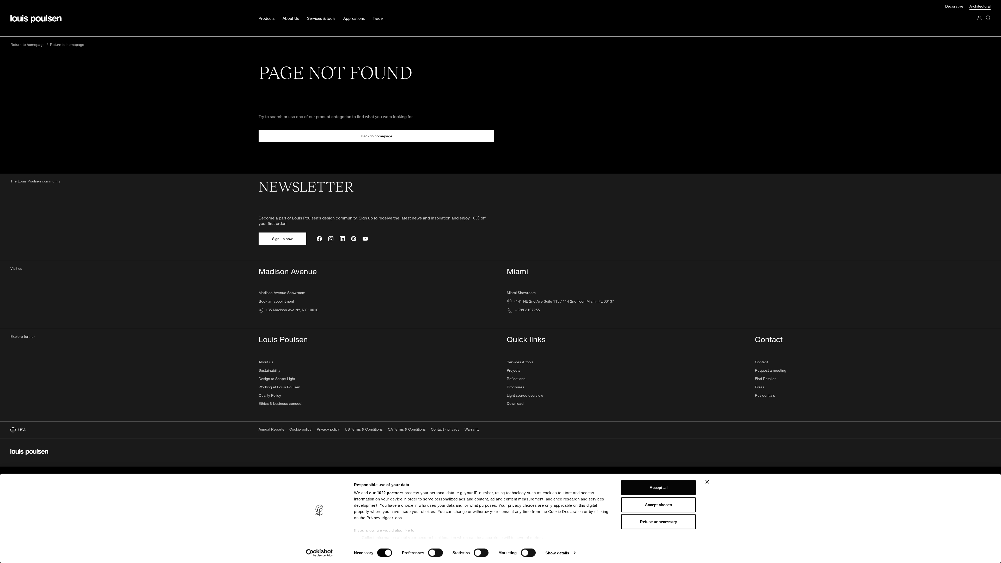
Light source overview (525, 395)
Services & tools (520, 362)
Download (515, 403)
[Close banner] (707, 482)
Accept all (659, 487)
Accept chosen (658, 504)
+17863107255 (527, 310)
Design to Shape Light (277, 378)
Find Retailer (765, 378)
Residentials (765, 395)
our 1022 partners (386, 493)
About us (266, 362)
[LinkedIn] (342, 238)
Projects (513, 370)
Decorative (954, 6)
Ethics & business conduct (280, 403)
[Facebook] (319, 238)
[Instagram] (330, 238)
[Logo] (36, 19)
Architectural (980, 6)
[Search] (988, 23)
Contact (761, 362)
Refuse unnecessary (658, 521)
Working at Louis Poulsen (279, 387)
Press (759, 387)
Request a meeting (770, 370)
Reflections (516, 378)
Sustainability (269, 370)
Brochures (515, 387)
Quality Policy (270, 395)
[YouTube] (365, 238)
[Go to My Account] (979, 23)
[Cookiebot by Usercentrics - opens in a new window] (319, 553)
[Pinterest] (353, 238)
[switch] (435, 552)
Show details (557, 552)
